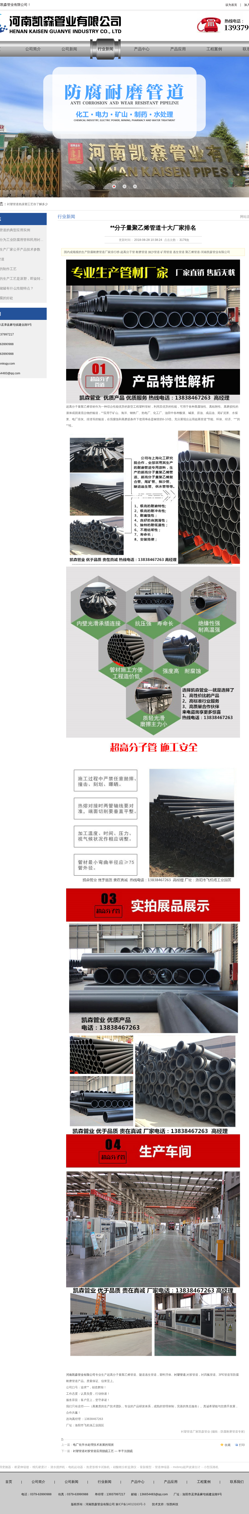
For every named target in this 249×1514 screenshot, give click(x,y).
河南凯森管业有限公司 (80, 1374)
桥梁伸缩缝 (21, 1467)
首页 (8, 1482)
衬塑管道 (180, 1374)
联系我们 (237, 1482)
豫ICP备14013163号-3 (130, 1504)
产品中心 (142, 49)
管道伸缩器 (162, 1467)
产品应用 (178, 49)
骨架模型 (145, 1467)
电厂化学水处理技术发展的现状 (93, 1444)
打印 (242, 1445)
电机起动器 (75, 1467)
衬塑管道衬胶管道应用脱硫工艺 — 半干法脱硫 (103, 1451)
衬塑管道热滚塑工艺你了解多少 (27, 204)
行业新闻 (105, 49)
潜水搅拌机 (57, 1467)
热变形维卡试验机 (98, 1467)
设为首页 (231, 5)
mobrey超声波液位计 (186, 1467)
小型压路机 (211, 1467)
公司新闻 (69, 49)
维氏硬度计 (39, 1467)
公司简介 (33, 49)
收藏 (228, 1445)
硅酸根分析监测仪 (124, 1467)
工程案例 (214, 49)
